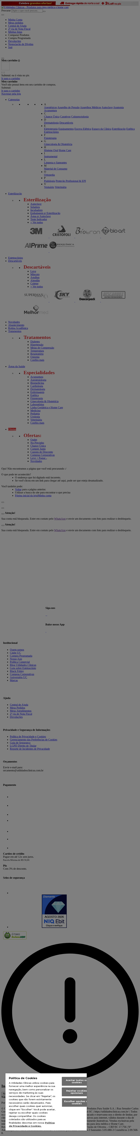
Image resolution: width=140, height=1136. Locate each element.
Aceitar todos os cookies (76, 1081)
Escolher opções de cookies (76, 1102)
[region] (46, 1102)
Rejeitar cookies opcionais (76, 1091)
